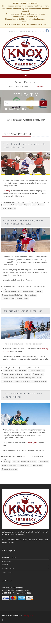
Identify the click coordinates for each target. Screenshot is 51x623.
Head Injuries (25, 205)
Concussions (37, 465)
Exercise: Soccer (8, 299)
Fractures (15, 462)
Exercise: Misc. (38, 374)
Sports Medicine (38, 205)
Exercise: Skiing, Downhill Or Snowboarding (17, 381)
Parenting (38, 291)
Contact (5, 565)
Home (11, 86)
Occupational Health (9, 208)
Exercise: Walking (40, 381)
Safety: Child (43, 462)
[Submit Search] (43, 103)
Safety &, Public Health (10, 465)
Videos (28, 109)
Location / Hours (38, 31)
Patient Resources (23, 86)
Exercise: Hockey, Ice (11, 205)
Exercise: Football (22, 299)
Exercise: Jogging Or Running (12, 374)
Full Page (46, 202)
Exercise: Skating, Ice (9, 378)
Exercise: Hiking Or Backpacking (15, 370)
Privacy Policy (7, 572)
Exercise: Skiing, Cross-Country (30, 378)
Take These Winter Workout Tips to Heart (22, 310)
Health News (14, 109)
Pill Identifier (24, 31)
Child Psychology (27, 291)
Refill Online (6, 561)
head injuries (32, 442)
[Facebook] (47, 30)
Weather (27, 374)
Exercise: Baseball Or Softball (12, 295)
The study (6, 190)
